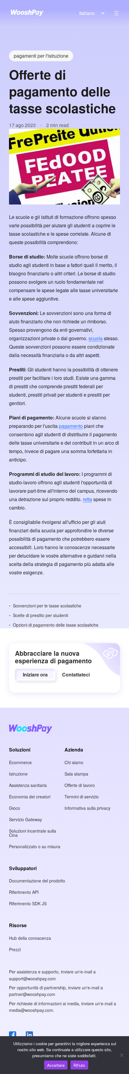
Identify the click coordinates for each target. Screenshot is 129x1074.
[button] (35, 675)
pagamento (71, 425)
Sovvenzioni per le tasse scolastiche (47, 606)
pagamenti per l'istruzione (41, 55)
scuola (95, 338)
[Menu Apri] (116, 13)
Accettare (55, 1065)
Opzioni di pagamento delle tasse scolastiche (55, 625)
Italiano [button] (87, 13)
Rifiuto (79, 1065)
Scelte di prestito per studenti (40, 615)
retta (87, 499)
